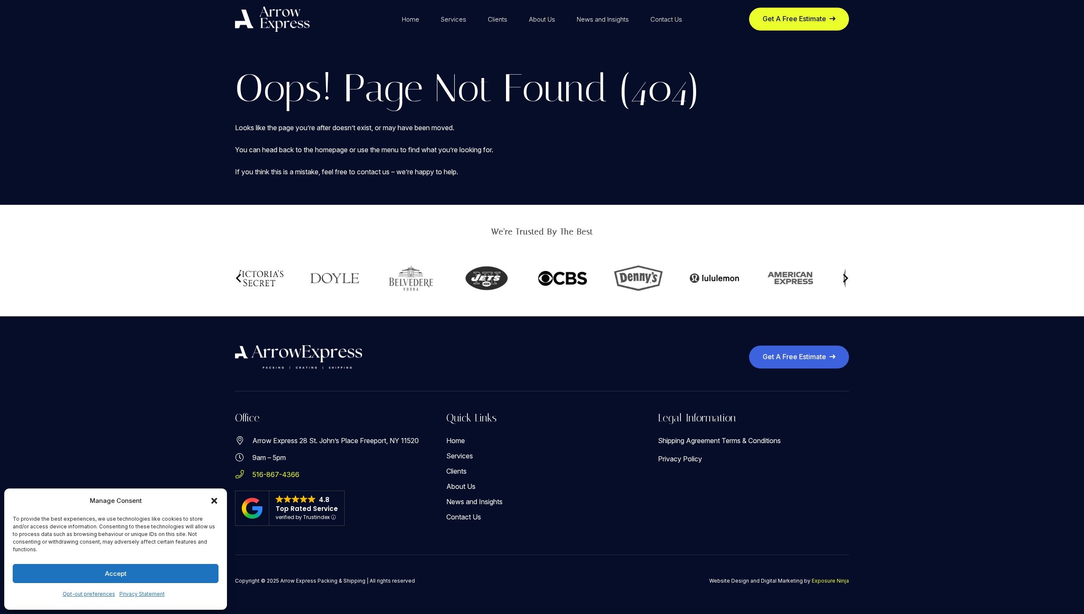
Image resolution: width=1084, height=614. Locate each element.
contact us (373, 171)
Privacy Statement (142, 594)
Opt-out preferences (89, 594)
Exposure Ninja (830, 581)
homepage (331, 149)
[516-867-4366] (243, 474)
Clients (456, 471)
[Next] (845, 278)
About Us (461, 486)
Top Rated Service (307, 508)
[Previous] (239, 278)
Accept (116, 573)
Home (455, 440)
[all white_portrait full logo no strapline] (272, 19)
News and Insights (474, 501)
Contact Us (463, 517)
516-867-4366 (275, 474)
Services (459, 456)
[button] (214, 501)
